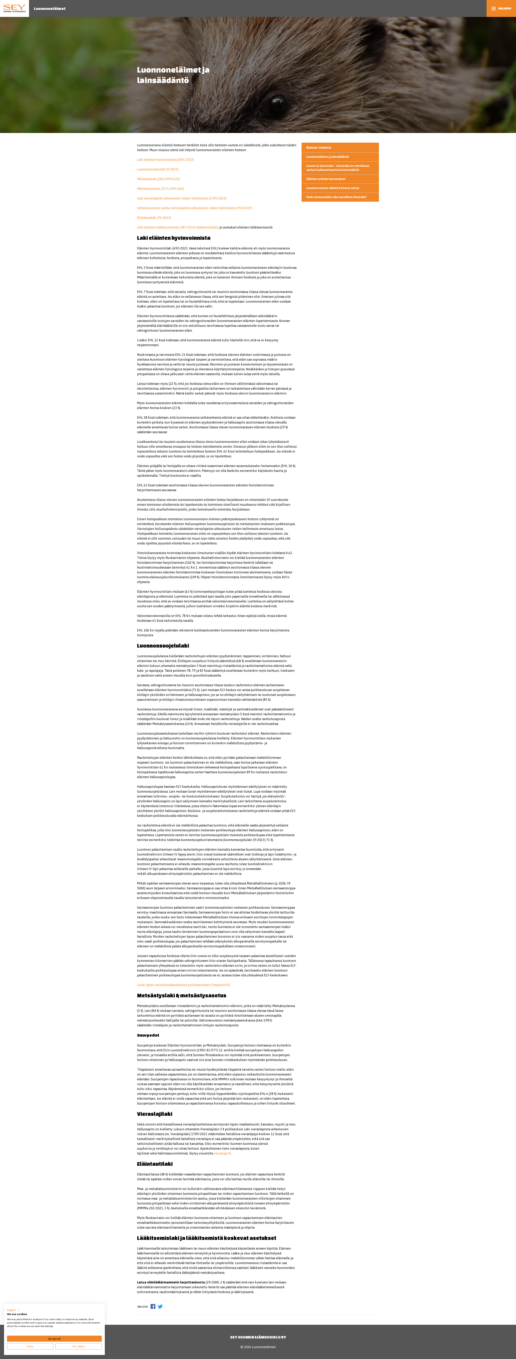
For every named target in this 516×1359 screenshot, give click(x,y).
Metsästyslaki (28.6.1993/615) (158, 179)
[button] (13, 1310)
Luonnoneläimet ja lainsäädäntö (327, 156)
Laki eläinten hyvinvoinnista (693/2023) (165, 159)
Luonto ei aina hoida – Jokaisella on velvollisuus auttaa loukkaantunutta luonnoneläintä (337, 167)
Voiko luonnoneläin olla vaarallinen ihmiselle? (336, 197)
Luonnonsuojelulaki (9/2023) (158, 169)
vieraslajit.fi (222, 1153)
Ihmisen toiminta (318, 147)
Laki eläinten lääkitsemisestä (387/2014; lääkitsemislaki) (178, 227)
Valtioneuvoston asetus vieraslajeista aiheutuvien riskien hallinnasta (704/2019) (194, 208)
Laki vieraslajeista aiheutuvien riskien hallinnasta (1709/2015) (182, 198)
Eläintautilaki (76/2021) (154, 217)
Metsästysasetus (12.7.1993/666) (160, 188)
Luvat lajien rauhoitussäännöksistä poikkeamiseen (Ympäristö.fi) (183, 985)
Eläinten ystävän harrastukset (326, 179)
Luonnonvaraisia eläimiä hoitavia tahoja (332, 188)
